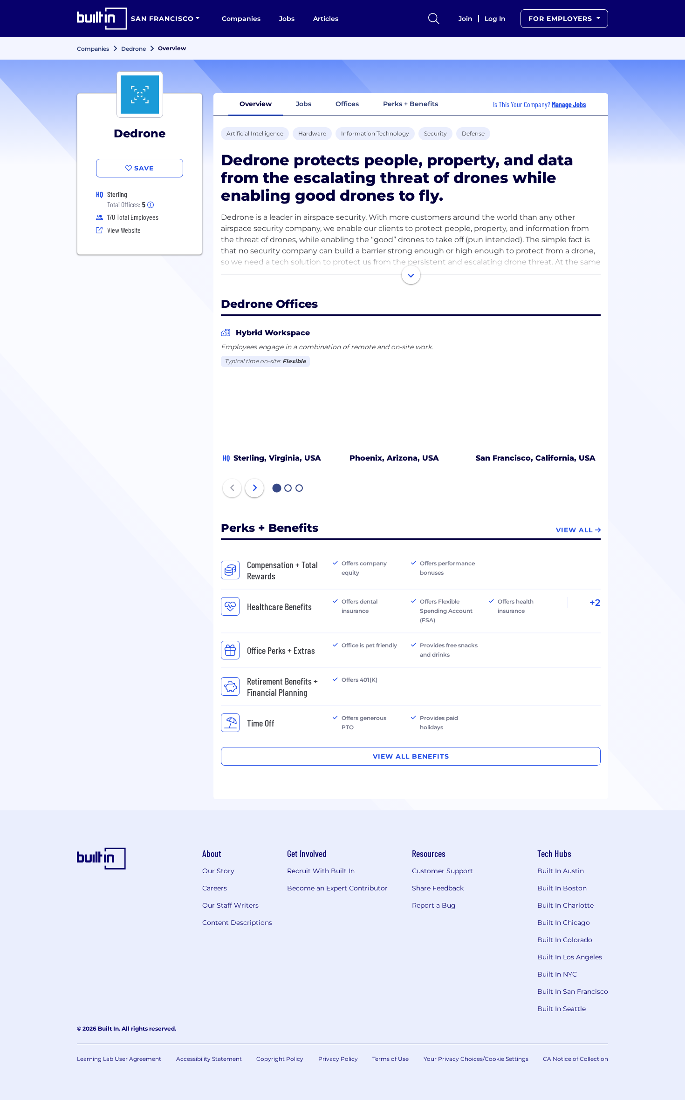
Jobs (287, 18)
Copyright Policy (279, 1058)
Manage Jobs (569, 104)
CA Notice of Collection (575, 1058)
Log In (495, 18)
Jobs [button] (303, 104)
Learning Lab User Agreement (119, 1058)
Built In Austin (560, 871)
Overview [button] (256, 104)
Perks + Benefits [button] (410, 104)
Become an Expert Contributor (337, 888)
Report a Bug (434, 905)
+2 (595, 602)
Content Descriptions (237, 922)
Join (466, 18)
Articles (325, 18)
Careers (214, 888)
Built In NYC (557, 974)
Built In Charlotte (565, 905)
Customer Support (442, 871)
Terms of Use (390, 1058)
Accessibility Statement (209, 1058)
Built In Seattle (561, 1009)
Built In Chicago (563, 922)
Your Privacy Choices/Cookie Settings (476, 1058)
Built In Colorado (564, 940)
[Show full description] (411, 274)
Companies (241, 18)
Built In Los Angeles (569, 957)
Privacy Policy (338, 1058)
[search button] (434, 18)
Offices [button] (347, 104)
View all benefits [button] (411, 756)
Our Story (218, 871)
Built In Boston (562, 888)
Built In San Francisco (572, 991)
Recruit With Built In (321, 871)
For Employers (561, 18)
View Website (124, 229)
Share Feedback (438, 888)
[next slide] (254, 488)
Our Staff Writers (230, 905)
